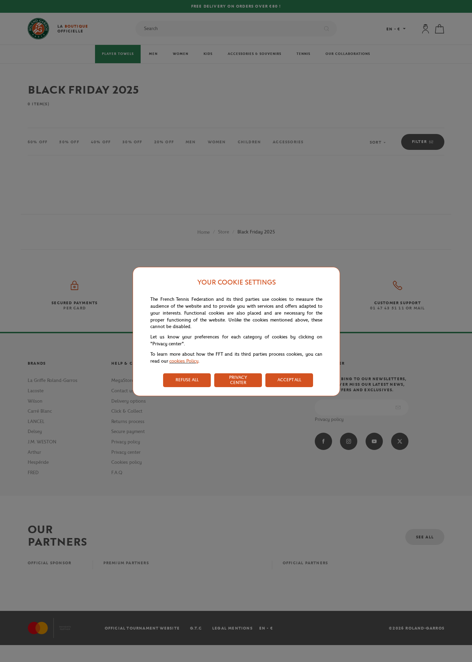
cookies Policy (183, 361)
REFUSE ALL (187, 379)
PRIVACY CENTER (238, 380)
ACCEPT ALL (289, 379)
